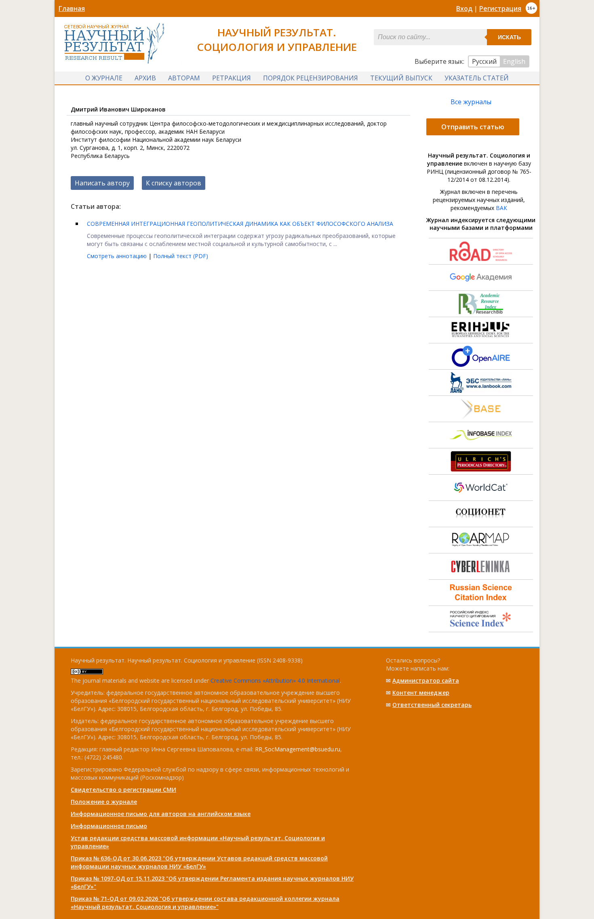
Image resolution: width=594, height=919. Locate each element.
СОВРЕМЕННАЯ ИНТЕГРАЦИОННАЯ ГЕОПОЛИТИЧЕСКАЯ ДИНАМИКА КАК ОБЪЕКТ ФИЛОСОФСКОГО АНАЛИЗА (240, 223)
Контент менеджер (420, 692)
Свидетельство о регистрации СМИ (123, 789)
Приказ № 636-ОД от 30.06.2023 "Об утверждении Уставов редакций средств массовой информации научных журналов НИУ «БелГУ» (199, 862)
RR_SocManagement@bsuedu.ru (297, 749)
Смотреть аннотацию (117, 256)
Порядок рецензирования (310, 78)
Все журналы (471, 101)
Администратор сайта (425, 680)
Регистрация (500, 8)
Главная (72, 8)
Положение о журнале (104, 801)
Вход (464, 8)
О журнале (103, 78)
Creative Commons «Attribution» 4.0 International (275, 680)
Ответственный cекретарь (432, 705)
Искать (509, 37)
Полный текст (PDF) (180, 256)
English (514, 61)
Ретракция (231, 78)
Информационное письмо (109, 826)
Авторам (184, 78)
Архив (145, 78)
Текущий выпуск (401, 78)
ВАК (501, 208)
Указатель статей (476, 78)
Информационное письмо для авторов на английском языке (161, 814)
